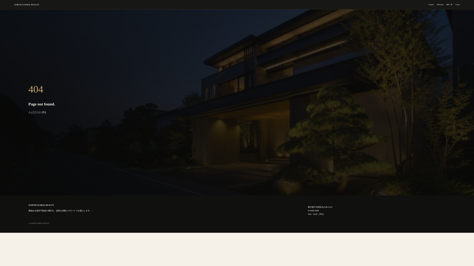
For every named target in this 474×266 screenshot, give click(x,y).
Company (431, 4)
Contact (457, 4)
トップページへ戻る (37, 112)
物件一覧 (449, 4)
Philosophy (440, 4)
